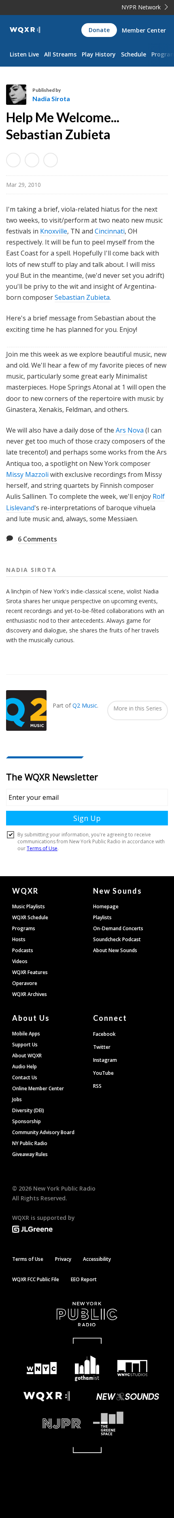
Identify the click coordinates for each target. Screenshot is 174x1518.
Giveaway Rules (30, 1154)
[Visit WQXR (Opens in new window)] (46, 1396)
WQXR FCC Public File (35, 1279)
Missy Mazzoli (27, 474)
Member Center (144, 30)
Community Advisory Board (43, 1132)
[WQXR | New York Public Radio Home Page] (25, 30)
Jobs (17, 1099)
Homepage (106, 906)
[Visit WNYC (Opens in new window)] (41, 1368)
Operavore (24, 983)
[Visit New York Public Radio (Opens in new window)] (87, 1314)
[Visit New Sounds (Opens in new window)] (127, 1396)
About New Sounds (115, 950)
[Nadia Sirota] (19, 94)
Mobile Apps (26, 1033)
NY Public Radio (29, 1143)
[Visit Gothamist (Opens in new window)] (87, 1368)
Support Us (25, 1044)
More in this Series (137, 708)
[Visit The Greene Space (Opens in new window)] (127, 1424)
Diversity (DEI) (28, 1110)
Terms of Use (27, 1259)
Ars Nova (130, 430)
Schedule (133, 54)
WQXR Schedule (30, 917)
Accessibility (97, 1259)
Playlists (102, 917)
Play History (99, 54)
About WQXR (27, 1055)
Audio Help (24, 1066)
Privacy (63, 1259)
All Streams (60, 54)
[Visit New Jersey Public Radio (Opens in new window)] (46, 1423)
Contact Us (24, 1077)
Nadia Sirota (51, 98)
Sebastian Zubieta (82, 297)
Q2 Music (84, 705)
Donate (99, 30)
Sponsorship (26, 1121)
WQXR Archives (29, 994)
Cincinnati (110, 231)
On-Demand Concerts (118, 928)
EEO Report (84, 1279)
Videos (20, 961)
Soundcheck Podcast (117, 939)
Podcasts (22, 950)
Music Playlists (28, 906)
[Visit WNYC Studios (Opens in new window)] (132, 1368)
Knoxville (53, 231)
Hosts (18, 939)
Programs (23, 928)
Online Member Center (38, 1088)
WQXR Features (30, 972)
